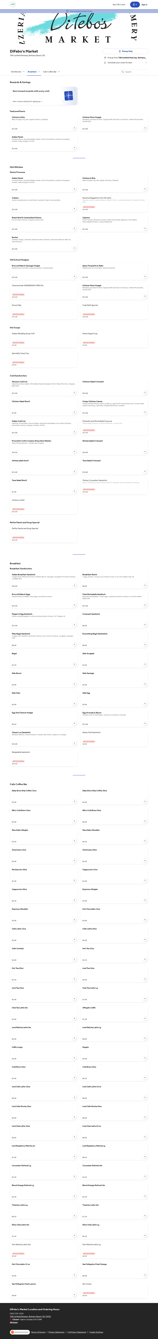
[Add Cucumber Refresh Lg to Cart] (74, 1176)
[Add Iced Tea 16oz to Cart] (145, 979)
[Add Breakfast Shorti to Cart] (145, 585)
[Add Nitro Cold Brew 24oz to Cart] (145, 821)
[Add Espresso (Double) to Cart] (74, 920)
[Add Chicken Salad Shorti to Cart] (74, 412)
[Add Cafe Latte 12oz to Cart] (74, 939)
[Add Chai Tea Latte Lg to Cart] (145, 999)
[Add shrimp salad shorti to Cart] (74, 471)
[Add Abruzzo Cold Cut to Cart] (74, 392)
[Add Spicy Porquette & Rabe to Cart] (145, 276)
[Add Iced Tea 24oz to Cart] (74, 999)
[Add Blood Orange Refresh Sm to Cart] (145, 1196)
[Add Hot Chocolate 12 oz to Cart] (74, 1275)
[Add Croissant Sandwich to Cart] (145, 625)
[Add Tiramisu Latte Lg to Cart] (74, 1216)
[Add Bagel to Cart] (74, 664)
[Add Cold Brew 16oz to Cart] (74, 1078)
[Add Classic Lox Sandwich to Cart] (74, 743)
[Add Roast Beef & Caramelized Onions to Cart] (74, 228)
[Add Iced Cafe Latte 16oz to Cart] (74, 1097)
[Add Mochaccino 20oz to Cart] (74, 880)
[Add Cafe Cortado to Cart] (74, 959)
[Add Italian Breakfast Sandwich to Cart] (74, 585)
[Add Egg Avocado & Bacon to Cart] (145, 723)
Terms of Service (38, 1332)
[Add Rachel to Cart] (74, 248)
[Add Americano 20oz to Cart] (145, 860)
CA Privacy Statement (76, 1332)
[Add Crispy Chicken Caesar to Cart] (145, 412)
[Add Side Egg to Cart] (145, 704)
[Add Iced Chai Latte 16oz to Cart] (74, 1137)
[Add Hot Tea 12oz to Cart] (145, 959)
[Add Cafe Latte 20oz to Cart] (145, 939)
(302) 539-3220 (16, 1313)
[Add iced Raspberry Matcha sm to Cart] (74, 1156)
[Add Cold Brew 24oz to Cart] (145, 1078)
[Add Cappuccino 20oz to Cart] (74, 900)
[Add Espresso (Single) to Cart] (145, 900)
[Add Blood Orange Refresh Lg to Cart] (74, 1196)
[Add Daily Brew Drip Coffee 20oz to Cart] (145, 801)
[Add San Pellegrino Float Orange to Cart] (145, 1275)
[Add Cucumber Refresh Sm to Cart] (145, 1176)
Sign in (144, 4)
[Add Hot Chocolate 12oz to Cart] (145, 920)
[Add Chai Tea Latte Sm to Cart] (74, 1018)
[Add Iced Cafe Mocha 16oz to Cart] (74, 1117)
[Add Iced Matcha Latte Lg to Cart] (145, 1038)
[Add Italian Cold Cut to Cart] (74, 432)
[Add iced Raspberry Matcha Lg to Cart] (145, 1156)
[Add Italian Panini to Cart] (74, 148)
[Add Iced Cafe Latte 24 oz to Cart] (145, 1097)
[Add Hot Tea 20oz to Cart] (74, 979)
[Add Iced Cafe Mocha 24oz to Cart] (145, 1117)
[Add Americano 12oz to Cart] (74, 860)
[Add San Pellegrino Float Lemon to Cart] (74, 1295)
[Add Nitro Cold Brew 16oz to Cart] (74, 821)
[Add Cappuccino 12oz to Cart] (145, 880)
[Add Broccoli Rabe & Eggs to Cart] (74, 605)
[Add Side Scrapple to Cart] (145, 664)
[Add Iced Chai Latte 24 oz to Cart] (145, 1137)
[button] (18, 71)
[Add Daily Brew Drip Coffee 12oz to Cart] (74, 801)
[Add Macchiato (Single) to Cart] (74, 841)
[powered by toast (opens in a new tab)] (20, 1332)
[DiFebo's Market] (13, 4)
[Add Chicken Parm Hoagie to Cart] (145, 128)
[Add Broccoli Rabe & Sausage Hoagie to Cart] (74, 276)
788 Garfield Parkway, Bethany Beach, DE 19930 (30, 1316)
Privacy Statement (56, 1332)
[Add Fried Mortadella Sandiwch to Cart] (145, 605)
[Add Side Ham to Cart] (74, 704)
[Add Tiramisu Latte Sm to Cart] (145, 1216)
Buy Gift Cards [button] (119, 4)
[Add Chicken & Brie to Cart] (74, 128)
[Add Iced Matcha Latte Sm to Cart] (74, 1038)
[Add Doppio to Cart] (145, 1058)
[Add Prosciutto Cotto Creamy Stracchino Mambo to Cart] (74, 451)
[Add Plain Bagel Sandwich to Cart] (74, 644)
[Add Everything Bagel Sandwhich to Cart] (145, 644)
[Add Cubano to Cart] (74, 209)
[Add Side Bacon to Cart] (74, 684)
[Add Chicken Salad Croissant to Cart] (145, 392)
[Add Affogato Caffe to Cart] (145, 1018)
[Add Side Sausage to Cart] (145, 684)
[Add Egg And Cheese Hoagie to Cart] (74, 723)
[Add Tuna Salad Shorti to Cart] (74, 491)
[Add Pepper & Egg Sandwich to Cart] (74, 625)
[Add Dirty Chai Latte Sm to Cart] (74, 1235)
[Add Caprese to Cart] (145, 228)
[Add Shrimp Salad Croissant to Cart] (145, 451)
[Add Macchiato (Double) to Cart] (145, 841)
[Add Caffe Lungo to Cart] (74, 1058)
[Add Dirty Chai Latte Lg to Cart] (145, 1235)
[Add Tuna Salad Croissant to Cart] (145, 471)
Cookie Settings (96, 1332)
